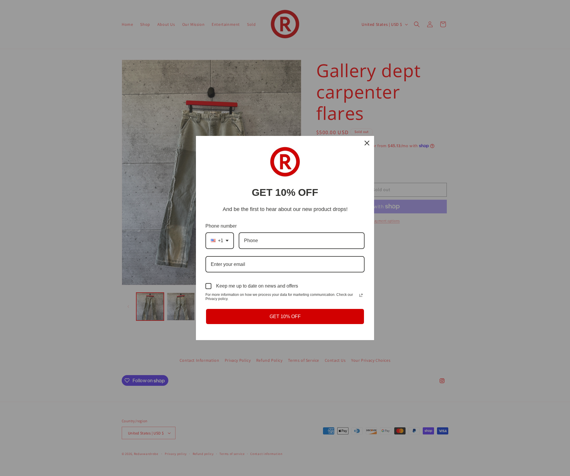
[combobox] (219, 240)
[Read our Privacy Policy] (361, 295)
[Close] (367, 143)
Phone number (221, 226)
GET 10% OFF (285, 316)
